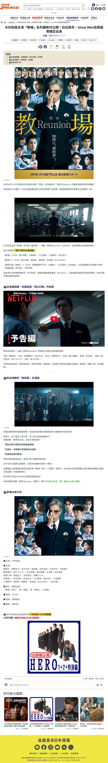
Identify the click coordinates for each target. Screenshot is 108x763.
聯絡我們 (43, 753)
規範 (101, 678)
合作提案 (54, 753)
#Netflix (84, 40)
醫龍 (29, 9)
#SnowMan (51, 40)
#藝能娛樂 (15, 40)
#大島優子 (69, 40)
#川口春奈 (42, 40)
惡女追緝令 (50, 9)
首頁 (4, 22)
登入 (98, 4)
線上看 (54, 13)
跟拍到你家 (76, 9)
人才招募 (64, 753)
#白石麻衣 (33, 40)
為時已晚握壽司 (38, 9)
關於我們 (33, 753)
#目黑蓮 (60, 40)
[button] (41, 46)
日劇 (83, 9)
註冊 (103, 4)
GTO (25, 9)
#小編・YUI (93, 40)
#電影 (76, 40)
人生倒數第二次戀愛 (63, 9)
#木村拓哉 (24, 40)
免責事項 (75, 753)
